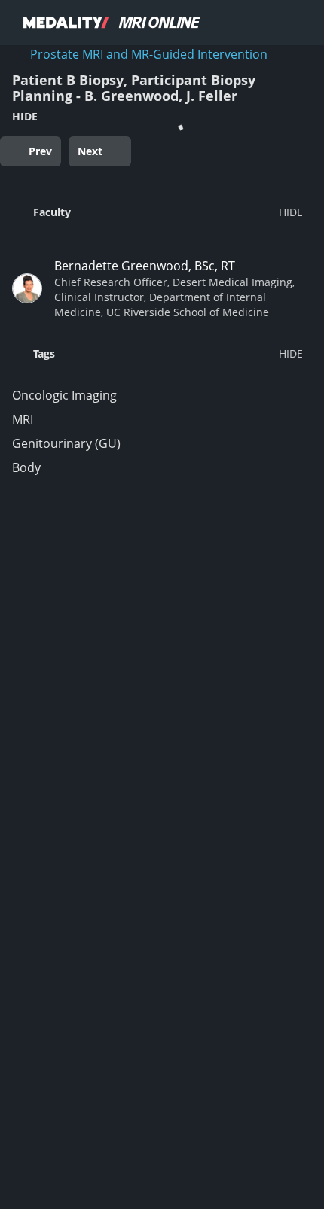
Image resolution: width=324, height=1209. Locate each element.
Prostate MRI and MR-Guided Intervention (148, 54)
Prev (40, 151)
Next (90, 151)
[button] (157, 211)
